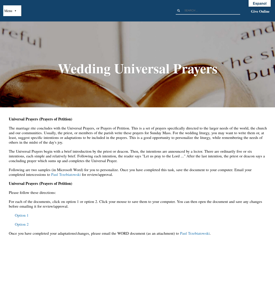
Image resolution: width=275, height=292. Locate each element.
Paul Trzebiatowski (66, 174)
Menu (8, 10)
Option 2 (22, 224)
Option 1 (22, 215)
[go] (178, 10)
